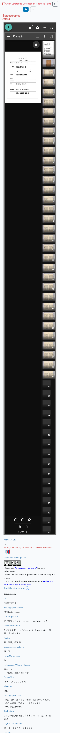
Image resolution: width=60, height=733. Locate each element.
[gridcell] (26, 4)
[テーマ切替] (55, 4)
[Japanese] (26, 9)
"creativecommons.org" (26, 567)
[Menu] (33, 9)
